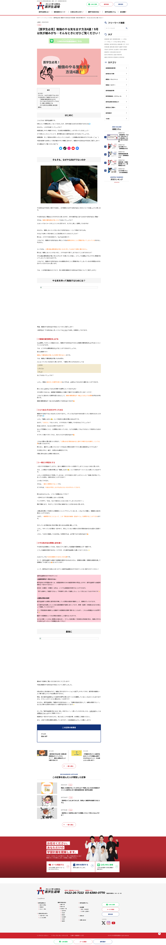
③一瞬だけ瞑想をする (46, 103)
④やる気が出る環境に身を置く (49, 105)
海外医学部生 (113, 44)
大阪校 (121, 49)
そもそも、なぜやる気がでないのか (48, 95)
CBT (124, 44)
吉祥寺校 (111, 49)
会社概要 (82, 907)
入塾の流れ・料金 (44, 915)
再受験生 (106, 44)
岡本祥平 (118, 52)
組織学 (121, 47)
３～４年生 (107, 42)
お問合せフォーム (42, 713)
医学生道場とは (42, 903)
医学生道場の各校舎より (112, 102)
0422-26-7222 (74, 892)
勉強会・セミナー (110, 85)
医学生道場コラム (110, 12)
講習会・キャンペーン (112, 79)
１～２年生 (123, 39)
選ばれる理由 (43, 905)
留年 (111, 39)
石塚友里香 (113, 52)
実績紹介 (42, 907)
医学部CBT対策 (110, 74)
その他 (39, 25)
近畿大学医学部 (117, 55)
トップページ (41, 898)
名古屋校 (116, 49)
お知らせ (82, 915)
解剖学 (117, 47)
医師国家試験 (116, 39)
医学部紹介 (109, 113)
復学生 (123, 42)
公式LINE (92, 711)
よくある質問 (43, 917)
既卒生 (119, 42)
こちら (65, 330)
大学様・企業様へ (85, 911)
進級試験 (119, 44)
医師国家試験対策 (110, 68)
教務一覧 (62, 906)
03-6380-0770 (95, 892)
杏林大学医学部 (108, 55)
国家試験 (112, 47)
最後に (40, 107)
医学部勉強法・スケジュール (113, 96)
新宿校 (125, 47)
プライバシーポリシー (43, 935)
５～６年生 (114, 42)
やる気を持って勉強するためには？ (48, 97)
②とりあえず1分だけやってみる (49, 101)
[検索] (126, 28)
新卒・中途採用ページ (77, 935)
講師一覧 (62, 904)
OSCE (127, 44)
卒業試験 (106, 47)
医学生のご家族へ (110, 107)
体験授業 (106, 39)
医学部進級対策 (110, 90)
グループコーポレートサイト (59, 935)
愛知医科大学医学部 (118, 57)
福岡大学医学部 (108, 57)
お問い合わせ (83, 920)
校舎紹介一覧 (63, 908)
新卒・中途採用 (84, 909)
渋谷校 (106, 49)
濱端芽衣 (106, 52)
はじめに (40, 93)
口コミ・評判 (43, 909)
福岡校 (125, 49)
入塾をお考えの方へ (43, 913)
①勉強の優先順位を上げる (48, 99)
